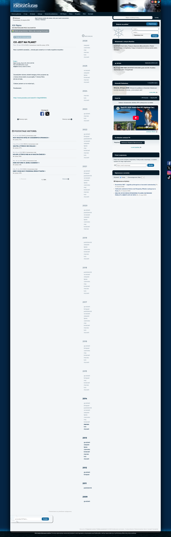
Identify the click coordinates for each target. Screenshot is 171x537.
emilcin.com (154, 63)
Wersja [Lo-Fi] (83, 529)
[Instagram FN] (169, 173)
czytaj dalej (152, 92)
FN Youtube (145, 97)
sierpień (86, 445)
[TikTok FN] (169, 177)
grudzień (87, 442)
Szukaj (156, 17)
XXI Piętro (63, 14)
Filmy (70, 14)
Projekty (77, 14)
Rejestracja (152, 24)
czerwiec (87, 449)
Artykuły (32, 14)
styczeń (86, 429)
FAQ (84, 14)
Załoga (40, 14)
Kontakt (90, 14)
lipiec (85, 447)
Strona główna (16, 14)
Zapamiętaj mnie (138, 35)
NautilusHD (153, 97)
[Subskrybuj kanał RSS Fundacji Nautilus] (155, 2)
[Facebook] (42, 114)
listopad (86, 474)
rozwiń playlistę (135, 147)
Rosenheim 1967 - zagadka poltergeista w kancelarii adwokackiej (135, 184)
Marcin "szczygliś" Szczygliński (151, 529)
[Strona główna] (32, 11)
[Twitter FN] (169, 168)
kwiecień (87, 452)
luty (85, 427)
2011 (85, 483)
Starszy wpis (66, 119)
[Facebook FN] (169, 163)
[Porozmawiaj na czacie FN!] (158, 2)
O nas (25, 14)
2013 (85, 437)
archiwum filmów (151, 131)
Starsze (65, 179)
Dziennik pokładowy (51, 14)
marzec (86, 454)
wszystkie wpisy (152, 83)
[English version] (152, 2)
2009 (85, 496)
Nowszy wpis (23, 119)
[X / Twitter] (47, 114)
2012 (85, 467)
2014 (85, 398)
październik (88, 488)
